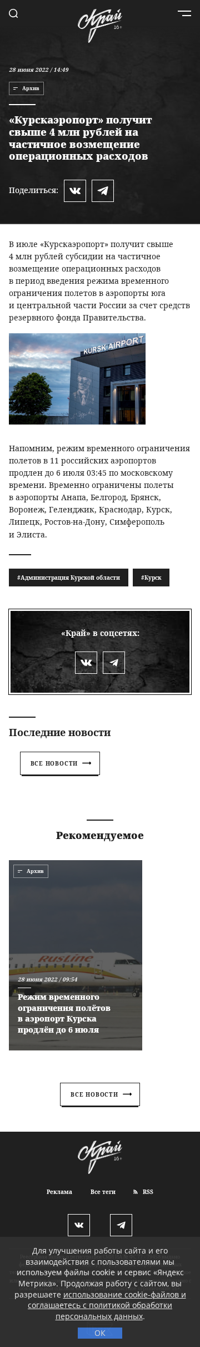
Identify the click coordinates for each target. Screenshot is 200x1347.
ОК (100, 1333)
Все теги (103, 1192)
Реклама (59, 1192)
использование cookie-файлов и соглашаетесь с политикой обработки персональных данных (107, 1305)
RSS (147, 1192)
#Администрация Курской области (68, 577)
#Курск (151, 577)
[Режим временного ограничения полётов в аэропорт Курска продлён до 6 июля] (75, 955)
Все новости (54, 763)
